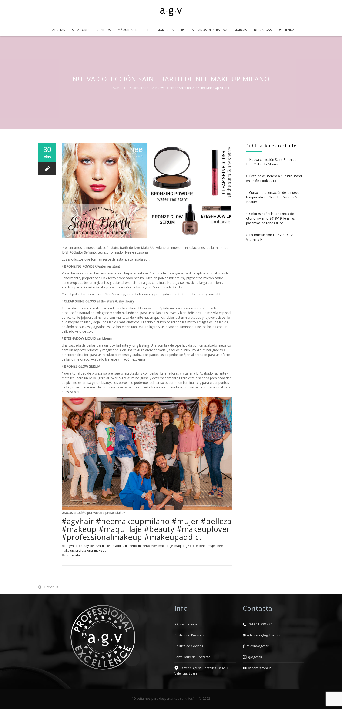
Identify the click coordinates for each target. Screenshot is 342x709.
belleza (95, 546)
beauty (84, 546)
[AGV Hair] (171, 12)
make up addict (113, 546)
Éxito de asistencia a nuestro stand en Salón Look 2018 (274, 178)
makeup (131, 546)
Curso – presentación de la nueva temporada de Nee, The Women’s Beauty (272, 197)
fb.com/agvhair (258, 646)
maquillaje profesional (190, 546)
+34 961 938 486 (259, 624)
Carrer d (186, 668)
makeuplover (147, 546)
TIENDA (289, 30)
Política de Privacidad (190, 635)
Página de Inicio (186, 624)
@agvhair (255, 657)
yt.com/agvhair (259, 668)
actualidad (74, 555)
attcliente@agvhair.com (264, 635)
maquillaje (165, 546)
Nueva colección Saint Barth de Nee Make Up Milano (271, 161)
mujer (212, 546)
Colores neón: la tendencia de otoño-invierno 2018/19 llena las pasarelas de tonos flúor (270, 218)
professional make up (91, 550)
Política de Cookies (188, 646)
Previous (51, 587)
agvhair (72, 546)
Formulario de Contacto (192, 657)
